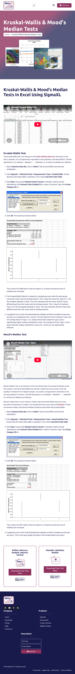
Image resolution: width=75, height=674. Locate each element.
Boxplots (61, 404)
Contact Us (8, 629)
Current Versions (45, 623)
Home (6, 34)
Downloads (8, 620)
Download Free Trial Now (20, 572)
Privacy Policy (37, 670)
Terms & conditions (66, 670)
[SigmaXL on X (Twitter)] (13, 608)
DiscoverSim (44, 620)
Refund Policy (55, 670)
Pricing (7, 623)
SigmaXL (43, 617)
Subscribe (32, 651)
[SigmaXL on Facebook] (5, 608)
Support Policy (46, 670)
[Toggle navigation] (34, 5)
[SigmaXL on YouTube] (9, 608)
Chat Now (65, 5)
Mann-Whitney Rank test (46, 156)
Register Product (45, 626)
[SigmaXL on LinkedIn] (18, 608)
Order (6, 626)
